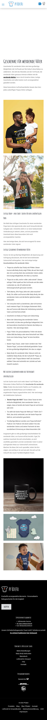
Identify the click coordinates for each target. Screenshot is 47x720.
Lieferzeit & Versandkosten (11, 709)
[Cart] (43, 3)
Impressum (23, 712)
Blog (18, 706)
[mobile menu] (3, 5)
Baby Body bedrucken (23, 654)
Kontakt (23, 664)
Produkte (11, 706)
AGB (42, 709)
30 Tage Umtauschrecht (24, 623)
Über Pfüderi (25, 706)
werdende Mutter (9, 77)
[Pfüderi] (16, 4)
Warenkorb (23, 656)
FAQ (23, 662)
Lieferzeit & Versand (23, 659)
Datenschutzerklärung (31, 709)
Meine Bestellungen (23, 651)
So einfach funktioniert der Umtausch (23, 633)
